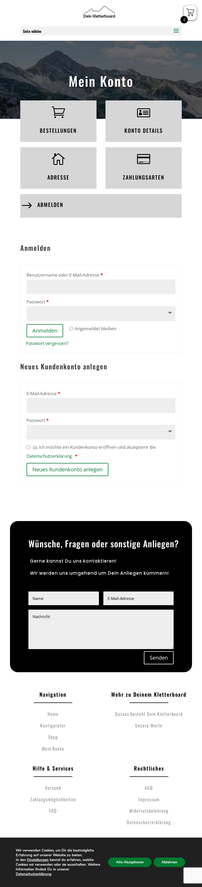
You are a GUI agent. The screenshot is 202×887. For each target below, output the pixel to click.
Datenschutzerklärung (49, 456)
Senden (159, 657)
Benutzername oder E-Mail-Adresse (65, 275)
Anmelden (44, 330)
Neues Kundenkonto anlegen (67, 469)
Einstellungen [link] (38, 860)
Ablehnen (169, 862)
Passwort (38, 302)
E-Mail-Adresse (43, 393)
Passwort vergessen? (47, 343)
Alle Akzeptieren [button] (130, 862)
